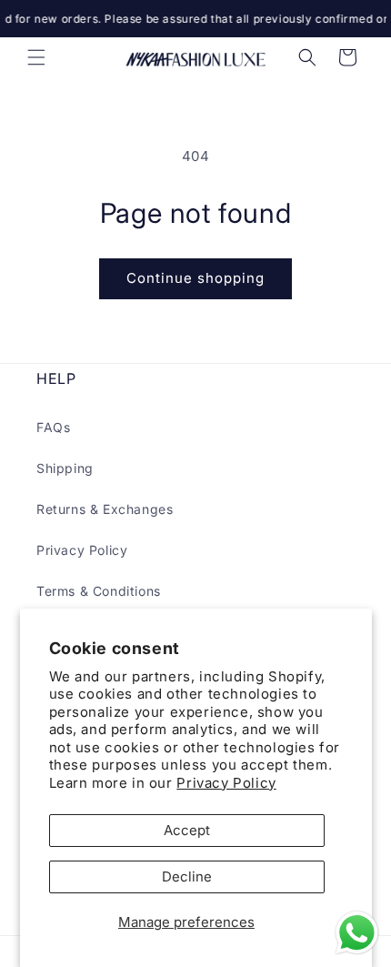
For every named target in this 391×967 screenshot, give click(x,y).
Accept (187, 830)
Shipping (65, 468)
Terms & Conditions (98, 591)
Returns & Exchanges (104, 509)
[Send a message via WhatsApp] (357, 933)
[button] (36, 57)
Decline (187, 876)
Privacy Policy (226, 782)
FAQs (53, 427)
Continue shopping (195, 278)
